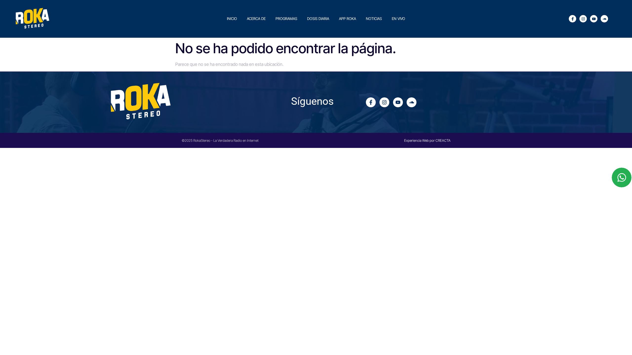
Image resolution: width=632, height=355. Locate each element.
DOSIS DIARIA (318, 18)
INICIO (232, 18)
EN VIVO (398, 18)
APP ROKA (347, 18)
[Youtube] (593, 18)
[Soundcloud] (604, 18)
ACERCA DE (256, 18)
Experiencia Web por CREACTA (427, 140)
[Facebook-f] (572, 18)
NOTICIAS (374, 18)
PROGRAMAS (286, 18)
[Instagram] (583, 18)
